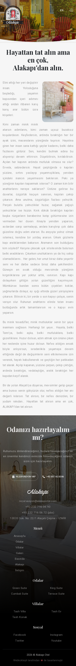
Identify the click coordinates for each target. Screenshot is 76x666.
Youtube (56, 640)
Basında (20, 558)
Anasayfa (20, 536)
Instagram (56, 634)
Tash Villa (20, 611)
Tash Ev (56, 611)
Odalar (20, 541)
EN (62, 10)
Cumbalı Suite (19, 593)
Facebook (19, 634)
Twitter (19, 640)
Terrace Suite (56, 593)
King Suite (56, 588)
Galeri (19, 553)
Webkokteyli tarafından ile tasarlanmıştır (38, 660)
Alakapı (19, 564)
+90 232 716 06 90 (38, 506)
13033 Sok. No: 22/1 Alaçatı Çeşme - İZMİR (38, 518)
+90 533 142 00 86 (55, 476)
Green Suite (20, 588)
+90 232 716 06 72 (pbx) (38, 512)
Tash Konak (19, 617)
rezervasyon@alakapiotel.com (38, 501)
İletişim (19, 570)
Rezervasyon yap (26, 476)
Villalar (20, 547)
